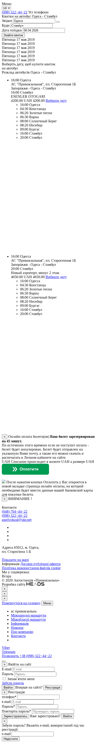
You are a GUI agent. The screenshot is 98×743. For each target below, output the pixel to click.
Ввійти (8, 687)
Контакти (18, 636)
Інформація (19, 623)
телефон (9, 697)
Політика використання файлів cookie (31, 568)
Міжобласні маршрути (28, 619)
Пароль (7, 674)
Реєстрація (52, 687)
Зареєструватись (15, 716)
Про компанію (22, 632)
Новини (17, 628)
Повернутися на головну (21, 603)
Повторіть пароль (16, 711)
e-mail (6, 702)
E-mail (6, 669)
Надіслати (11, 738)
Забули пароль (13, 683)
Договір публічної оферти (40, 564)
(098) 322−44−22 (14, 12)
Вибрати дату (56, 100)
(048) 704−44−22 (14, 511)
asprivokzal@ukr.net (16, 520)
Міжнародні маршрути (28, 615)
